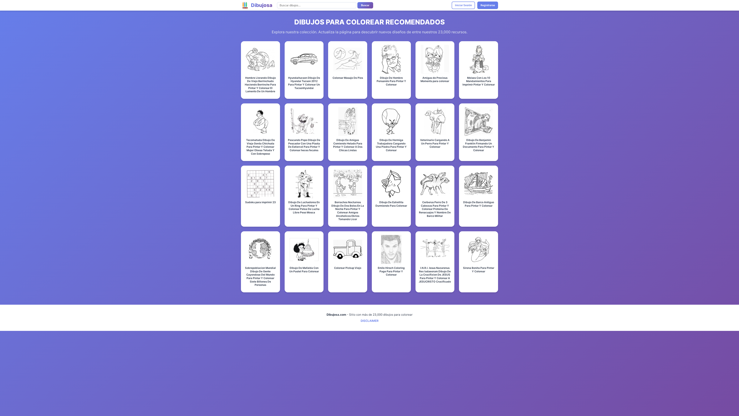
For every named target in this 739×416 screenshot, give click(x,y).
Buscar (365, 5)
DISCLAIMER (370, 321)
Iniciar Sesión (463, 5)
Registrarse (488, 5)
